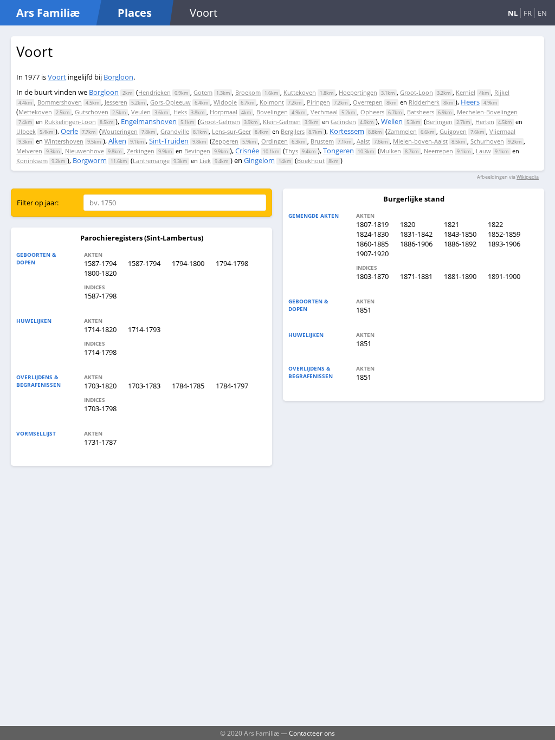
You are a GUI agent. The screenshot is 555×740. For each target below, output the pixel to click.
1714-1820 (100, 329)
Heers (470, 102)
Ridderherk (424, 102)
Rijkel (501, 92)
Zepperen (225, 141)
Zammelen (402, 131)
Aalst (363, 141)
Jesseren (116, 102)
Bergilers (293, 131)
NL (513, 13)
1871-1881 (416, 276)
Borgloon (118, 77)
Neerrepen (438, 151)
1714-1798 (100, 352)
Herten (484, 122)
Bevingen (197, 151)
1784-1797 (232, 386)
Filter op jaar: (38, 202)
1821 (451, 224)
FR (528, 13)
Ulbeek (26, 131)
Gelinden (343, 122)
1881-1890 (460, 276)
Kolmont (272, 102)
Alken (117, 141)
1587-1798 (100, 296)
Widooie (225, 102)
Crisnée (247, 150)
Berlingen (439, 122)
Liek (205, 161)
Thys (291, 151)
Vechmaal (324, 112)
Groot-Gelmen (220, 122)
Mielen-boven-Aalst (420, 141)
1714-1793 (144, 329)
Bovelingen (272, 112)
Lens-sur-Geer (231, 131)
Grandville (174, 131)
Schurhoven (487, 141)
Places (135, 12)
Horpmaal (223, 112)
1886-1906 (416, 244)
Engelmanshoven (149, 121)
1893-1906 (504, 244)
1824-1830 (372, 234)
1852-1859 (504, 234)
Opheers (372, 112)
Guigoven (453, 131)
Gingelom (259, 160)
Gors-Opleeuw (170, 102)
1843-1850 (460, 234)
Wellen (392, 121)
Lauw (483, 151)
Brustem (322, 141)
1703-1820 (100, 386)
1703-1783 (144, 386)
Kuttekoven (299, 92)
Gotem (202, 92)
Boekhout (311, 161)
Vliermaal (502, 131)
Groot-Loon (416, 92)
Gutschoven (91, 112)
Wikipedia (528, 176)
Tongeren (338, 150)
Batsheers (420, 112)
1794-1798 (232, 263)
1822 (495, 224)
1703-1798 (100, 408)
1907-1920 (372, 253)
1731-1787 (100, 442)
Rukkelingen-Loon (70, 122)
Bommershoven (59, 102)
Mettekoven (35, 112)
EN (542, 13)
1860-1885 (372, 244)
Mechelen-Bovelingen (487, 112)
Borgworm (90, 160)
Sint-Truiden (169, 141)
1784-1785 (188, 386)
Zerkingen (140, 151)
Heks (180, 112)
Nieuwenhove (84, 151)
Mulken (390, 151)
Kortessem (347, 131)
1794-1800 (188, 263)
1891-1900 (504, 276)
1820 (407, 224)
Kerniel (465, 92)
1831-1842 (416, 234)
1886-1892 (460, 244)
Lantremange (151, 161)
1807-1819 (372, 224)
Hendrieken (154, 92)
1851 (363, 310)
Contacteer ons (312, 733)
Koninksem (32, 161)
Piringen (318, 102)
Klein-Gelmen (282, 122)
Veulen (141, 112)
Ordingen (274, 141)
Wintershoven (63, 141)
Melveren (29, 151)
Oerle (69, 131)
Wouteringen (119, 131)
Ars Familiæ (48, 12)
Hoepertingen (358, 92)
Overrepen (368, 102)
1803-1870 (372, 276)
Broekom (248, 92)
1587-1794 (100, 263)
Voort (57, 77)
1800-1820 (100, 273)
